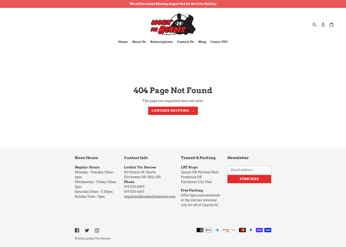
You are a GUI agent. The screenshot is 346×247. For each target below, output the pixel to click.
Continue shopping (170, 110)
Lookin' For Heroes (97, 238)
